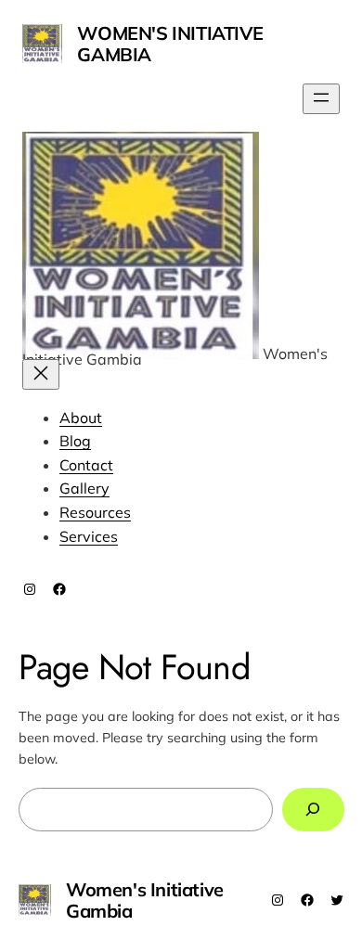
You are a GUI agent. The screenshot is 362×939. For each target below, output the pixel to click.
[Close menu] (40, 374)
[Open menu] (321, 99)
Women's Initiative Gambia (170, 43)
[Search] (312, 809)
